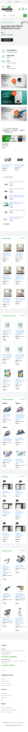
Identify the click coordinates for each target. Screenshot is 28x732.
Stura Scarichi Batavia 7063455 (20, 566)
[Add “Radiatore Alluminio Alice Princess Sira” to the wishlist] (11, 508)
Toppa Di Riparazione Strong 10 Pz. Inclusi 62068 (20, 381)
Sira (20, 516)
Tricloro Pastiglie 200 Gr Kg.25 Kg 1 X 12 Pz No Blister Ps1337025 (20, 332)
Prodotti (3, 679)
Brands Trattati (5, 681)
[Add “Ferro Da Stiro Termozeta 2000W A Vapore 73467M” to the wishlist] (11, 435)
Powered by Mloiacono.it (18, 722)
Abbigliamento (6, 130)
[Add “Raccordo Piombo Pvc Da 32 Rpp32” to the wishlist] (23, 162)
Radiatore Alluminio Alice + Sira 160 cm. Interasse (20, 535)
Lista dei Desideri (5, 683)
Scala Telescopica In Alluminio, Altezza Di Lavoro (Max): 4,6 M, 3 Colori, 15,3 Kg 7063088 (20, 621)
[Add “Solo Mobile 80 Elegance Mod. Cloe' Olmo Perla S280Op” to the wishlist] (11, 250)
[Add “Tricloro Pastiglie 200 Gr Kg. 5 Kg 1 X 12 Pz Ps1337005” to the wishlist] (11, 352)
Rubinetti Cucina (9, 132)
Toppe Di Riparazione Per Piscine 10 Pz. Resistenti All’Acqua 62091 (7, 381)
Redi (7, 168)
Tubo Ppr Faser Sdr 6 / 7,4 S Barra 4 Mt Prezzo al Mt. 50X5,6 (16, 204)
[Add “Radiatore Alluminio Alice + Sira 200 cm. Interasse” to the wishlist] (24, 508)
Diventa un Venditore (6, 685)
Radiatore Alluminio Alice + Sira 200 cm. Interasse (20, 512)
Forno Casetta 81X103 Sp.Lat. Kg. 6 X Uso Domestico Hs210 (16, 196)
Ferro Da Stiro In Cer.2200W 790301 (7, 460)
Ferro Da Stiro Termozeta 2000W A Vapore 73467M (7, 439)
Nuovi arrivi (5, 144)
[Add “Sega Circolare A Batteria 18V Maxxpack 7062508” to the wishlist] (11, 615)
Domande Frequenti (6, 695)
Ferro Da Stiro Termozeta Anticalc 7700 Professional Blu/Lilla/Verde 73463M (20, 416)
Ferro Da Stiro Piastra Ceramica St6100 (20, 439)
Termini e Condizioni (6, 707)
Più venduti (5, 146)
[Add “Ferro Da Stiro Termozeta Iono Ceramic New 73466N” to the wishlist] (11, 411)
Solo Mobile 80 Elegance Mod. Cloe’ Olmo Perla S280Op (7, 255)
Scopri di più (6, 224)
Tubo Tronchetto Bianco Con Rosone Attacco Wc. (16, 217)
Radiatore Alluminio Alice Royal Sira (19, 493)
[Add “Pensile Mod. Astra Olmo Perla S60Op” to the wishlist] (24, 296)
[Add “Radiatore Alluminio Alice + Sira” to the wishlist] (11, 489)
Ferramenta (14, 130)
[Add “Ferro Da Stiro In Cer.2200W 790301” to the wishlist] (11, 457)
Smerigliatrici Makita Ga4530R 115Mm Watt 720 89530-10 (7, 595)
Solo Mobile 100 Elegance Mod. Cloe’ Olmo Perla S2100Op (7, 277)
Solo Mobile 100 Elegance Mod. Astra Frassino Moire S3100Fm (7, 300)
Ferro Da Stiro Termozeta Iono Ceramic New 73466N (6, 416)
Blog (2, 699)
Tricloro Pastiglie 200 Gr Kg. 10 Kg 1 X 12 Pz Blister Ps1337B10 (20, 356)
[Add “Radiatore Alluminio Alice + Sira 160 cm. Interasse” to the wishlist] (24, 531)
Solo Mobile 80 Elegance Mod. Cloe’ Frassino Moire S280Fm (19, 255)
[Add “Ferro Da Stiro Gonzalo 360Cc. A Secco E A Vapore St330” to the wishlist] (24, 457)
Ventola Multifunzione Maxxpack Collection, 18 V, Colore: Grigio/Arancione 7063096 (7, 569)
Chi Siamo (3, 693)
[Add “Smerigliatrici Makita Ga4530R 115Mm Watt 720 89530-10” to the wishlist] (11, 591)
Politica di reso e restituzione (8, 709)
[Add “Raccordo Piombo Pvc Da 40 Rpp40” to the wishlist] (11, 162)
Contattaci (3, 697)
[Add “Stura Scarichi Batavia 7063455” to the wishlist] (24, 563)
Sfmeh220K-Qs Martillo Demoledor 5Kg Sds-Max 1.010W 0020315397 (20, 595)
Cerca (25, 15)
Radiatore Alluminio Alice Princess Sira (6, 512)
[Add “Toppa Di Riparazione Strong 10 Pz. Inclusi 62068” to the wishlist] (24, 376)
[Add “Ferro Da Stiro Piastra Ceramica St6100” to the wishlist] (24, 435)
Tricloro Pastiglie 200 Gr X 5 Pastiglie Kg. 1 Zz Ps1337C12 (7, 332)
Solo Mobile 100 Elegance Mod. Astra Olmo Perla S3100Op (20, 277)
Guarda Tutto (23, 238)
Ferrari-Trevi (22, 465)
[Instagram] (4, 670)
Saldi (3, 148)
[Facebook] (1, 670)
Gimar (7, 259)
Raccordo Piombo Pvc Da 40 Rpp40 (7, 165)
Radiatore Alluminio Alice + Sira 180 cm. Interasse (7, 535)
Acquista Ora (7, 40)
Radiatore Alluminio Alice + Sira (7, 493)
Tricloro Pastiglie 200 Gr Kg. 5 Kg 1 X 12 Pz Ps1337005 (7, 356)
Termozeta (8, 419)
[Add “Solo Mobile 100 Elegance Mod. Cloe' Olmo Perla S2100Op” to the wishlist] (11, 273)
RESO (8, 66)
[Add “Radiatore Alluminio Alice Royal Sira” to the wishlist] (24, 489)
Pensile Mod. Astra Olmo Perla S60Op (20, 299)
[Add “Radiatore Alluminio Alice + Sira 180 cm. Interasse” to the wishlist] (11, 531)
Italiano (17, 1)
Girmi (20, 442)
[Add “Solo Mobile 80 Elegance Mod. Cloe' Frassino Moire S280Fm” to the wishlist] (24, 250)
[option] (14, 31)
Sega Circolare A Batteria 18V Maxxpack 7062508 (7, 619)
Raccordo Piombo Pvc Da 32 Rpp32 (19, 165)
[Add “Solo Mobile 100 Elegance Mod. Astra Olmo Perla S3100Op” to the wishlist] (24, 273)
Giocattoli (22, 130)
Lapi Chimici (22, 336)
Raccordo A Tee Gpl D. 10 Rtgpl (17, 210)
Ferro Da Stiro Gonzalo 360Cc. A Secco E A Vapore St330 (20, 461)
